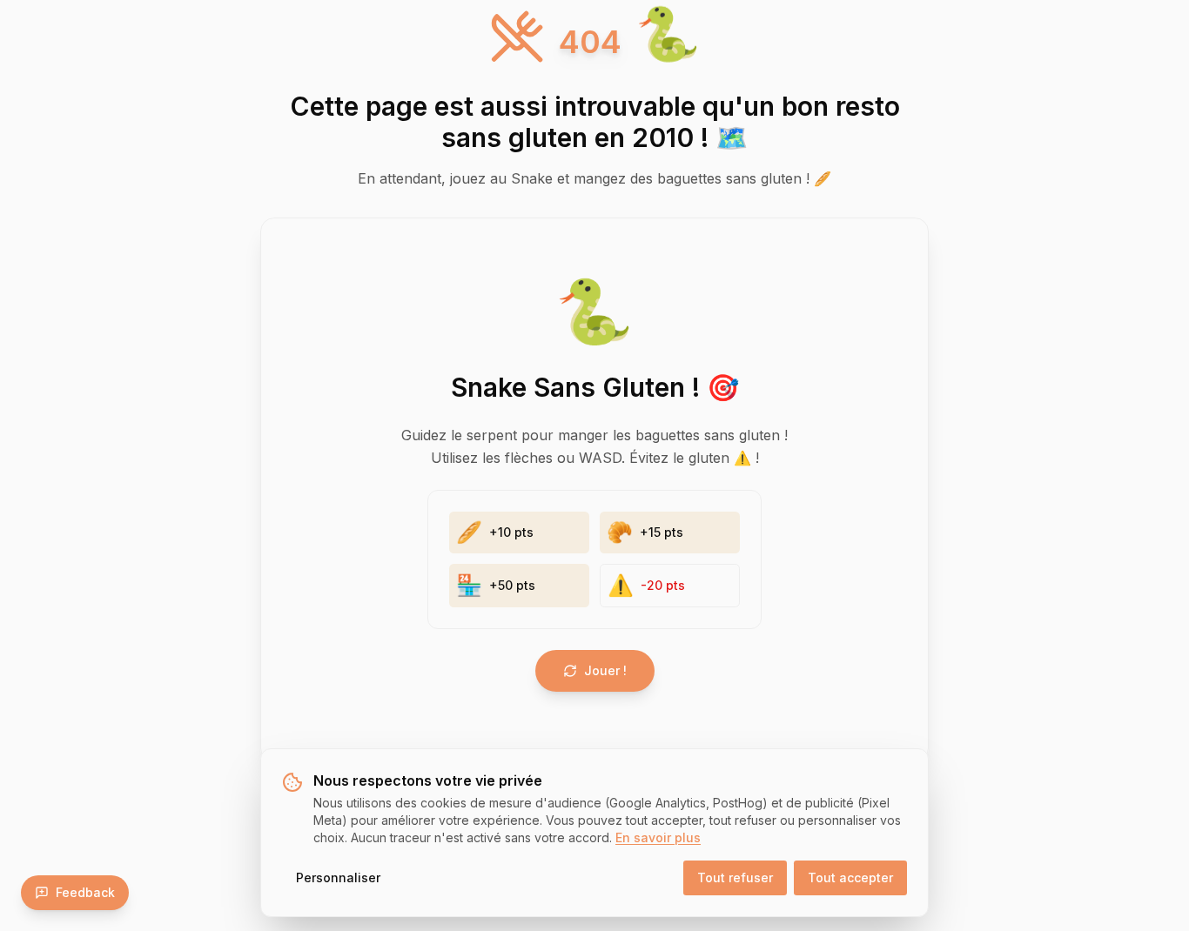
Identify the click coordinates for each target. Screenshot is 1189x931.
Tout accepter (850, 877)
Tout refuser (735, 877)
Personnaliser (338, 877)
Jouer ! (605, 670)
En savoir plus (658, 837)
